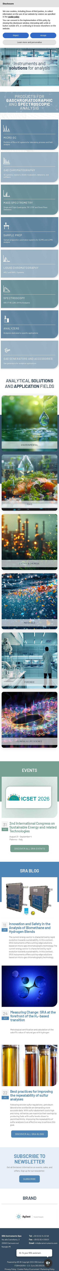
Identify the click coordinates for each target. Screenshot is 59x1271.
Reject (16, 35)
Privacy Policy (10, 1269)
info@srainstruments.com (46, 1243)
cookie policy (13, 17)
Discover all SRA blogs (29, 1134)
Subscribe (29, 1178)
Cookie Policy (23, 1269)
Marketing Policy (47, 1269)
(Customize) (34, 1269)
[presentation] (4, 1214)
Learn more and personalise (29, 42)
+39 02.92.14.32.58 (41, 1236)
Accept (43, 35)
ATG (18, 1262)
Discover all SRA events (29, 848)
